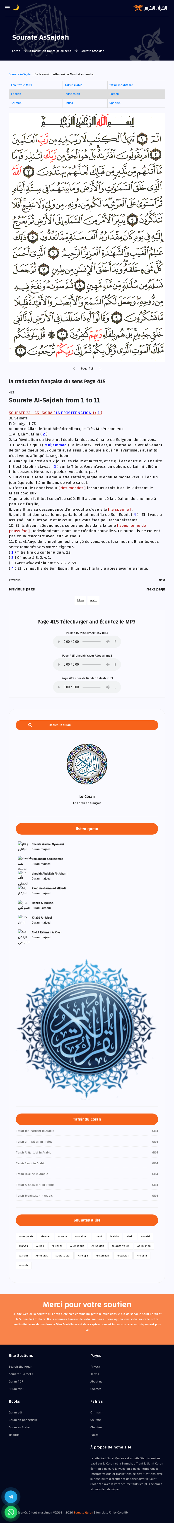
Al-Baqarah (26, 1236)
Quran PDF (16, 1382)
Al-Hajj (40, 1245)
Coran (16, 51)
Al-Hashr (142, 1255)
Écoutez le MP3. (21, 85)
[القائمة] (7, 8)
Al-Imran (46, 1236)
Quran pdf (15, 1412)
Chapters (96, 1427)
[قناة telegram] (11, 1496)
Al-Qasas (57, 1245)
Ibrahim (114, 1236)
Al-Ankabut (77, 1245)
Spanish (115, 103)
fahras (80, 600)
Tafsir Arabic (73, 85)
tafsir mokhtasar (121, 85)
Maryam (24, 1245)
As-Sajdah (98, 1245)
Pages (94, 1435)
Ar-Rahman (102, 1255)
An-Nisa (63, 1236)
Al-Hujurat (42, 1255)
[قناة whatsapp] (11, 1512)
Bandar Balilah (96, 678)
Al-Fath (23, 1255)
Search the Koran (20, 1367)
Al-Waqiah (123, 1255)
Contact (95, 1389)
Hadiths (14, 1435)
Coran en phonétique (23, 1420)
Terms (94, 1374)
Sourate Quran (83, 1513)
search (93, 600)
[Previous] (74, 369)
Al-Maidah (81, 1236)
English (16, 94)
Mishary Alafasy (90, 633)
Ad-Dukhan (144, 1245)
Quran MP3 (16, 1389)
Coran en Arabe (19, 1427)
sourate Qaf (63, 1255)
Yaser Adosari (96, 656)
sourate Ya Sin (121, 1245)
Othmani (96, 1412)
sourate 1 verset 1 (21, 1374)
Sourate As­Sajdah (20, 74)
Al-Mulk (23, 1265)
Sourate (95, 1420)
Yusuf (98, 1236)
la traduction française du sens (50, 51)
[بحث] (30, 725)
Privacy (95, 1367)
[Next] (100, 369)
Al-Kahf (145, 1236)
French (114, 94)
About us (96, 1382)
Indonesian (72, 94)
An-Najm (83, 1255)
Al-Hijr (129, 1236)
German (16, 103)
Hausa (69, 103)
